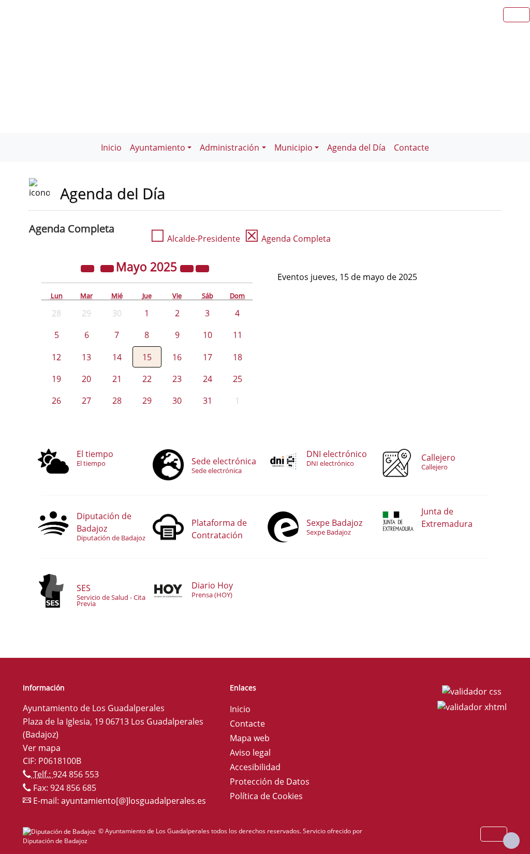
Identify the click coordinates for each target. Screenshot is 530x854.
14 (117, 357)
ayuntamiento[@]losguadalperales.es (133, 800)
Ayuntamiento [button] (157, 147)
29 (147, 400)
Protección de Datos (270, 781)
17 (207, 357)
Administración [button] (229, 147)
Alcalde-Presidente (195, 238)
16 (177, 357)
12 (56, 357)
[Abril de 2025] (108, 268)
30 (177, 400)
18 (237, 357)
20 (86, 379)
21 (117, 379)
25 (237, 379)
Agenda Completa (287, 238)
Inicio (111, 147)
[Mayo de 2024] (88, 268)
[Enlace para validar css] (472, 691)
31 (207, 400)
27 (86, 400)
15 (147, 357)
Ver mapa (42, 748)
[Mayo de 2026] (188, 268)
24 (207, 379)
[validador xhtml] (472, 706)
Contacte (411, 147)
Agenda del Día (356, 147)
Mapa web (250, 738)
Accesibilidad (255, 767)
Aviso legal (250, 752)
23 (177, 379)
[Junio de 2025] (202, 268)
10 (207, 335)
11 (237, 335)
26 (56, 400)
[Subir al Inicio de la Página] (511, 840)
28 (117, 400)
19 (56, 379)
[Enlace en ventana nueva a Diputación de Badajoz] (60, 831)
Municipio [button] (293, 147)
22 (147, 379)
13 (86, 357)
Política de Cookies (266, 796)
